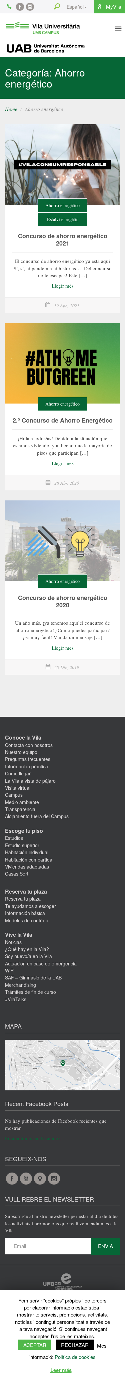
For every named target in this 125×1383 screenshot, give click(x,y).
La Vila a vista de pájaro (30, 780)
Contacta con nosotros (29, 745)
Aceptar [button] (34, 1344)
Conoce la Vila (23, 737)
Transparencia (20, 809)
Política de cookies (75, 1356)
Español (75, 6)
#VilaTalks (15, 999)
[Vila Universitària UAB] (43, 26)
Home (11, 109)
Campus (14, 794)
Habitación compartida (28, 859)
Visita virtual (17, 787)
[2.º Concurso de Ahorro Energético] (62, 363)
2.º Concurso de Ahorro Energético (63, 420)
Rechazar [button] (75, 1344)
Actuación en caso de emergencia (41, 963)
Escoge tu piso (24, 830)
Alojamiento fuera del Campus (37, 816)
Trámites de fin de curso (30, 991)
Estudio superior (22, 845)
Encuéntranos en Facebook (33, 1138)
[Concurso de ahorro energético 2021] (62, 164)
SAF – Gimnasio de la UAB (33, 977)
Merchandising (20, 984)
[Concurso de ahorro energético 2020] (62, 540)
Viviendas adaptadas (27, 866)
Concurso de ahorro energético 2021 (62, 240)
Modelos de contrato (26, 920)
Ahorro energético (62, 205)
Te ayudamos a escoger (30, 906)
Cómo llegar (18, 773)
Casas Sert (16, 873)
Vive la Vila (18, 934)
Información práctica (26, 766)
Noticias (13, 942)
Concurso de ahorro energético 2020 (62, 601)
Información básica (25, 913)
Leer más (61, 1370)
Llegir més (63, 285)
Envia (105, 1245)
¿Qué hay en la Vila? (27, 949)
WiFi (9, 970)
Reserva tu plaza (26, 891)
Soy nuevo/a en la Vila (28, 956)
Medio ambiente (22, 802)
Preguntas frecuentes (27, 759)
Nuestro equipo (21, 752)
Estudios (14, 837)
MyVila (113, 6)
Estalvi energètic (62, 219)
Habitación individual (26, 852)
